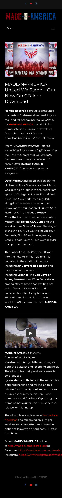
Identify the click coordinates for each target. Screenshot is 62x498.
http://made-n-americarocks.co (27, 445)
